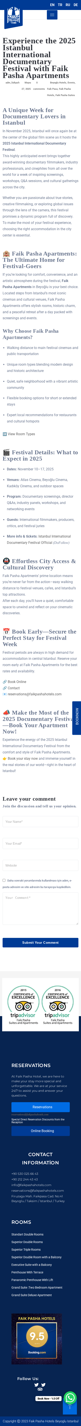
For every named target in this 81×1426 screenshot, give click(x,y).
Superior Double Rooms (27, 1242)
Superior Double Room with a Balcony (36, 1257)
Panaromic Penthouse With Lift (32, 1280)
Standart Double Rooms (27, 1234)
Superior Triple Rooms (26, 1249)
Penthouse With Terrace (27, 1272)
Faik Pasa (52, 89)
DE (76, 5)
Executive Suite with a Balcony (31, 1264)
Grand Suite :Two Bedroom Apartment (36, 1287)
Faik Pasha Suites (65, 95)
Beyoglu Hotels (58, 82)
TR (60, 5)
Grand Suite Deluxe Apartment (31, 1295)
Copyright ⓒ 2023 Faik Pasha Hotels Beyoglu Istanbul (40, 1421)
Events (71, 82)
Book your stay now (23, 758)
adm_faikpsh (12, 82)
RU (68, 5)
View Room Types (21, 434)
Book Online (17, 682)
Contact (14, 688)
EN (52, 5)
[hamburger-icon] (52, 15)
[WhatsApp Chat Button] (70, 1397)
